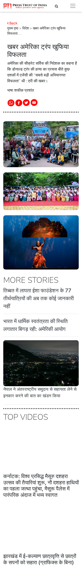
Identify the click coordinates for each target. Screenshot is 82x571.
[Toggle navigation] (73, 6)
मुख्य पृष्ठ (12, 28)
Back (13, 23)
